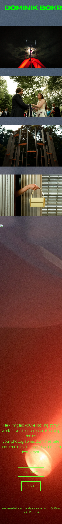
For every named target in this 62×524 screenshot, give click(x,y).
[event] (31, 28)
